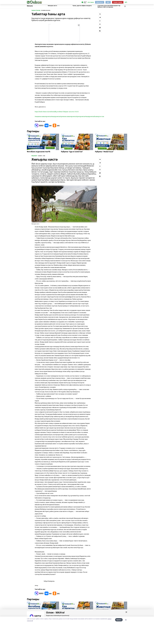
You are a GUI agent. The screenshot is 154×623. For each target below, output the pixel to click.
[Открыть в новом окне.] (39, 125)
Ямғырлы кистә (52, 5)
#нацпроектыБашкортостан (94, 116)
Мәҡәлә (30, 6)
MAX (108, 2)
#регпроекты (80, 116)
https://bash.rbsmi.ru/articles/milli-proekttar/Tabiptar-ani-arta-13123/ (57, 112)
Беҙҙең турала (117, 2)
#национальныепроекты (43, 116)
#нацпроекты (55, 116)
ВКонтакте (99, 2)
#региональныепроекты (68, 116)
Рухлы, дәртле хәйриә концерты (82, 5)
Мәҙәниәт (34, 155)
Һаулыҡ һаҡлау (36, 10)
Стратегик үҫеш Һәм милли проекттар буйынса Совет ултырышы (109, 6)
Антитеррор (91, 2)
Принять (118, 620)
